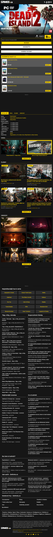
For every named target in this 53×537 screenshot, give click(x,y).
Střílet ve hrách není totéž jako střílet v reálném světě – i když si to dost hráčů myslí (39, 378)
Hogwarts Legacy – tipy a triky (10, 387)
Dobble (39, 502)
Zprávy (10, 512)
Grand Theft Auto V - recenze (10, 424)
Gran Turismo (26, 311)
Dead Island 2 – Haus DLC (13, 155)
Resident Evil (43, 306)
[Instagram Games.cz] (31, 534)
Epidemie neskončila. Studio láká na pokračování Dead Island (12, 203)
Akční (11, 133)
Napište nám (21, 531)
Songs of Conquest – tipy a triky (11, 371)
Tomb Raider (9, 306)
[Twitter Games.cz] (29, 534)
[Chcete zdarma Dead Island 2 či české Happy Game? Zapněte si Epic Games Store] (39, 195)
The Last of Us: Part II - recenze (11, 401)
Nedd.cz (30, 514)
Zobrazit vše (26, 158)
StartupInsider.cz (29, 516)
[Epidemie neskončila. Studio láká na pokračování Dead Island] (13, 195)
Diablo (44, 302)
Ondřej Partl (9, 183)
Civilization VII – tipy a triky (9, 347)
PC (18, 134)
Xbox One (21, 134)
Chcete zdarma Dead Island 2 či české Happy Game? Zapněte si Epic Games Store (39, 204)
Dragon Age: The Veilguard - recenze (12, 427)
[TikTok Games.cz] (36, 534)
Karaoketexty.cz (14, 514)
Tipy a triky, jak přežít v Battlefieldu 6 (12, 326)
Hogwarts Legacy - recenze (10, 410)
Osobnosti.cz (5, 514)
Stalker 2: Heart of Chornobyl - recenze (13, 413)
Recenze (26, 42)
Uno (3, 504)
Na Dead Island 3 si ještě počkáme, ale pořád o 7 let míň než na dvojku (39, 180)
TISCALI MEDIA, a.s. (27, 532)
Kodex (33, 529)
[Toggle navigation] (51, 2)
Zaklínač (9, 297)
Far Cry (9, 302)
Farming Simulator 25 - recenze (11, 408)
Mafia (43, 292)
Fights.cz (41, 514)
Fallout (44, 297)
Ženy (18, 512)
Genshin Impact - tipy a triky (10, 361)
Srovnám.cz (20, 516)
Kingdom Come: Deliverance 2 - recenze (13, 406)
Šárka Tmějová (35, 183)
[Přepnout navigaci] (47, 2)
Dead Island (13, 116)
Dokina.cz (47, 514)
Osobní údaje (28, 529)
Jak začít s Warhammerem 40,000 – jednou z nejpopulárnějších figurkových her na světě (13, 480)
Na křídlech (5, 507)
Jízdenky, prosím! (24, 504)
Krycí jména (40, 504)
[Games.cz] (7, 2)
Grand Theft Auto (26, 292)
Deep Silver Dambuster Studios (18, 118)
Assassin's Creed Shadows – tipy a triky (13, 344)
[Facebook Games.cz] (26, 534)
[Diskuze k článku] (13, 183)
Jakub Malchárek (10, 206)
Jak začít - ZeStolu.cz (10, 474)
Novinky (30, 165)
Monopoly (22, 502)
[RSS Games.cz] (38, 534)
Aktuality (4, 165)
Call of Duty (26, 302)
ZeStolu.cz (45, 512)
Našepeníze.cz (12, 516)
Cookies (23, 529)
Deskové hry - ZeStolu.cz (11, 496)
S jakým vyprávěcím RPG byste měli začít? (13, 489)
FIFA (26, 306)
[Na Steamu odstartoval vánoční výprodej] (13, 171)
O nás (40, 529)
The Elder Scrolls (26, 297)
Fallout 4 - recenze (7, 429)
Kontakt (36, 529)
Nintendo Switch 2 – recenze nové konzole (40, 460)
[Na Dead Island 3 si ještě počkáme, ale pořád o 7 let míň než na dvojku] (39, 171)
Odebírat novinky (26, 51)
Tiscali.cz (4, 512)
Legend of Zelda (43, 311)
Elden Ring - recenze (8, 415)
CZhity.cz (4, 516)
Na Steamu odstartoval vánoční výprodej (11, 180)
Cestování (23, 512)
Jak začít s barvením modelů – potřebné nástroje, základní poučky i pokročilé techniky (13, 485)
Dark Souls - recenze (8, 435)
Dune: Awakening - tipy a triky (10, 390)
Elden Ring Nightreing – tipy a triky (12, 381)
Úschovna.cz (23, 514)
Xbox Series (35, 134)
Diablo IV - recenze (7, 422)
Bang (20, 499)
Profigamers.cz (37, 512)
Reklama (14, 529)
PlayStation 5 (28, 134)
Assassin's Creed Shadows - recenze (12, 403)
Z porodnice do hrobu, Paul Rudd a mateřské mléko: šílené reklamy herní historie (38, 373)
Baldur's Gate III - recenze (9, 420)
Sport (14, 512)
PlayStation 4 (13, 134)
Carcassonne (5, 499)
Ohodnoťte (26, 47)
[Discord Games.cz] (33, 534)
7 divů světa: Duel (7, 502)
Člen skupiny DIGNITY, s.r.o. (36, 532)
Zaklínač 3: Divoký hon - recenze (11, 398)
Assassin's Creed (9, 292)
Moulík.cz (35, 514)
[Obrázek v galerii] (13, 225)
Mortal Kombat (9, 311)
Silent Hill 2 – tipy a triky (8, 392)
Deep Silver (13, 119)
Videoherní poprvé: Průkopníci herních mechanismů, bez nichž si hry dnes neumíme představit (39, 320)
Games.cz (29, 512)
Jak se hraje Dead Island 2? (39, 155)
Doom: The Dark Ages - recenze (11, 442)
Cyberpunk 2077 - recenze (9, 417)
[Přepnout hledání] (45, 2)
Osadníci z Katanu (42, 499)
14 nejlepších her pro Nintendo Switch (38, 422)
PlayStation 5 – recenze (8, 460)
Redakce (19, 529)
